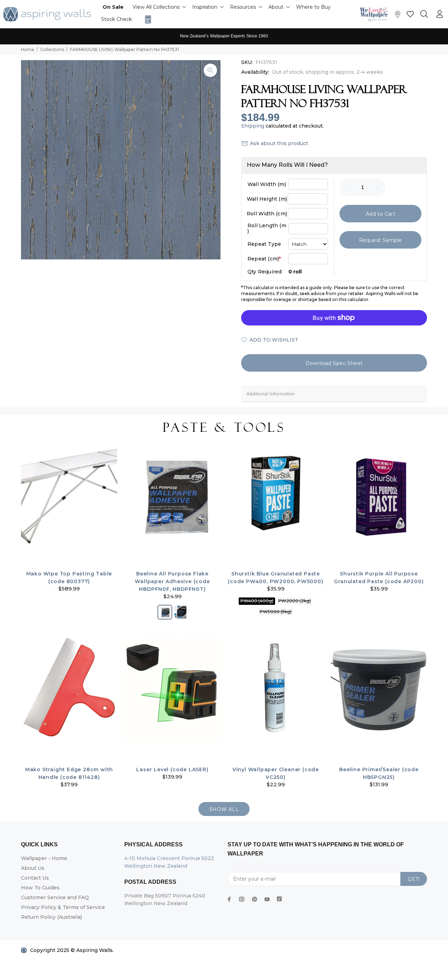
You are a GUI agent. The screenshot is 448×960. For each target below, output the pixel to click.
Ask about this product (279, 143)
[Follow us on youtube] (267, 899)
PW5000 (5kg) (276, 611)
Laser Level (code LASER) (172, 769)
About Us (32, 868)
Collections (52, 49)
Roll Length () (266, 228)
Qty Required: (265, 271)
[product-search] (424, 14)
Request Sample (380, 240)
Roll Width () (267, 213)
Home (27, 49)
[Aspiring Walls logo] (47, 14)
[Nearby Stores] (397, 16)
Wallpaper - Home (44, 858)
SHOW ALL (224, 809)
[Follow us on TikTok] (279, 897)
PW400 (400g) (256, 600)
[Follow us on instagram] (241, 899)
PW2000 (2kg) (294, 600)
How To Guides (40, 887)
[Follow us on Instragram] (375, 14)
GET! (414, 879)
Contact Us (35, 878)
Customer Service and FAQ (55, 897)
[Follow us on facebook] (229, 899)
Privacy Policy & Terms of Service (63, 907)
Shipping (252, 126)
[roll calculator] (146, 19)
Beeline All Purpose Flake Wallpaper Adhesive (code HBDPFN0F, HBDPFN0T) (172, 581)
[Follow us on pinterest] (254, 899)
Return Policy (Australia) (51, 917)
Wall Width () (266, 184)
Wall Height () (267, 199)
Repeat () (264, 259)
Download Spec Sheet (334, 363)
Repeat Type (264, 244)
